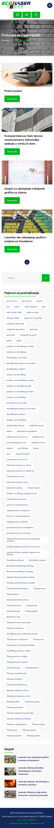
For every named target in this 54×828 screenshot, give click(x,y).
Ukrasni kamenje (22, 454)
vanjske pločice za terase (17, 522)
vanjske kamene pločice (16, 499)
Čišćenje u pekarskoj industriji (19, 718)
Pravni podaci (13, 91)
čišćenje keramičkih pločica (18, 600)
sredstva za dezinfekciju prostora (20, 346)
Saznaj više (12, 99)
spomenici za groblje (33, 318)
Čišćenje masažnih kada (17, 673)
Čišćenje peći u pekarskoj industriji (21, 645)
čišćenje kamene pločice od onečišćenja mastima (23, 540)
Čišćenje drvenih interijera (17, 662)
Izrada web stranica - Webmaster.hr (27, 823)
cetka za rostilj (32, 312)
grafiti (9, 340)
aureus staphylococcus (16, 442)
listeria (36, 448)
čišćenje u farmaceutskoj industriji (21, 577)
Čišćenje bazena (13, 667)
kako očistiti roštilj (14, 312)
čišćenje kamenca (14, 605)
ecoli (9, 454)
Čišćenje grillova (29, 730)
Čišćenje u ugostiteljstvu (17, 724)
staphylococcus (38, 442)
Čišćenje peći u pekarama (17, 639)
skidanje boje (31, 605)
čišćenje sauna (40, 588)
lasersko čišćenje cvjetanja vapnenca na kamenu (23, 553)
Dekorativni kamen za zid (17, 482)
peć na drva (27, 301)
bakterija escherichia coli (17, 437)
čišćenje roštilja (13, 318)
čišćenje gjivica (13, 594)
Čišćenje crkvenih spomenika (19, 622)
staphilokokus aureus (15, 425)
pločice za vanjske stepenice (18, 516)
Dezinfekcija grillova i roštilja (18, 650)
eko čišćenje (23, 448)
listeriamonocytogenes (27, 431)
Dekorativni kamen (14, 488)
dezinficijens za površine (17, 357)
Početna (5, 40)
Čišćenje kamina (32, 667)
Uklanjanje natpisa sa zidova (19, 696)
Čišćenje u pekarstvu (15, 628)
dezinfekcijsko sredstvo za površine (21, 363)
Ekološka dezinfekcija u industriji (20, 571)
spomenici (11, 335)
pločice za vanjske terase (17, 505)
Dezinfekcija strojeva (15, 560)
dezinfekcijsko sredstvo (16, 369)
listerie (9, 431)
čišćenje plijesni (31, 611)
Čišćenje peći (38, 639)
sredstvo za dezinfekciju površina (20, 380)
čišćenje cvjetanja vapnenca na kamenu (23, 546)
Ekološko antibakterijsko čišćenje (20, 566)
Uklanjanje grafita (32, 701)
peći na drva (12, 301)
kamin (17, 306)
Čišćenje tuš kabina (15, 679)
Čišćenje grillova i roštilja (17, 656)
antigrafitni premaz (28, 335)
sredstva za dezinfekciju (16, 352)
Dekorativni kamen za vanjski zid (20, 471)
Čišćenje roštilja (38, 724)
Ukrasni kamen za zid (16, 476)
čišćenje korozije (13, 611)
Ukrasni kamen (33, 488)
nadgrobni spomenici (16, 329)
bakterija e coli (38, 437)
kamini (40, 301)
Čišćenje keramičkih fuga (17, 684)
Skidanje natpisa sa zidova (18, 690)
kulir (43, 306)
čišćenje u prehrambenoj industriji (21, 583)
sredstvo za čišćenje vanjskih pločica (22, 493)
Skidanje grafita (13, 701)
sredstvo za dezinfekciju (16, 374)
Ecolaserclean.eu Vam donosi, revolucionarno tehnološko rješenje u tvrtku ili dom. (23, 139)
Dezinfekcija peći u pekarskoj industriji (22, 633)
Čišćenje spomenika (15, 707)
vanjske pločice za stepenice (18, 510)
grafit (19, 340)
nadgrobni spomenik (15, 323)
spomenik (33, 329)
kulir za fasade (31, 306)
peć (8, 306)
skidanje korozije (13, 617)
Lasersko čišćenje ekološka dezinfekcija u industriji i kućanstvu (31, 771)
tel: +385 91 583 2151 (27, 820)
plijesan (10, 448)
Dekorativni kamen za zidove (19, 465)
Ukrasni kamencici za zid (17, 459)
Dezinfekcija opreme (37, 560)
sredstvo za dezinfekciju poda (19, 386)
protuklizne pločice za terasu (19, 533)
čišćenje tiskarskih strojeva (18, 588)
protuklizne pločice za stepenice (20, 527)
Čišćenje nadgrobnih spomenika (20, 713)
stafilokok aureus (36, 425)
